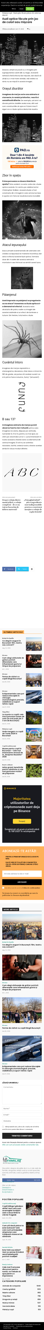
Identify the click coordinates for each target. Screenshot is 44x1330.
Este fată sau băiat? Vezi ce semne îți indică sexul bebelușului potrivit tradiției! (13, 1253)
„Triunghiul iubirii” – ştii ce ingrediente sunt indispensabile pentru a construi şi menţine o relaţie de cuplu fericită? (33, 506)
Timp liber (5, 712)
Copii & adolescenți (9, 746)
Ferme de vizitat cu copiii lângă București (12, 677)
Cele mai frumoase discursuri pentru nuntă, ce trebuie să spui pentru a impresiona (11, 1271)
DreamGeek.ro (8, 1190)
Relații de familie (8, 638)
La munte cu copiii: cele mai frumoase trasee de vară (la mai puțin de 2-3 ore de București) (13, 717)
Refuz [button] (14, 9)
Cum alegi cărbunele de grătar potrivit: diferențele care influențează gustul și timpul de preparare (13, 662)
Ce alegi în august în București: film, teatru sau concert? (12, 643)
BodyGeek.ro (7, 1192)
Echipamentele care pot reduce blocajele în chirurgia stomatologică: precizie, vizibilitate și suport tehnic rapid (13, 699)
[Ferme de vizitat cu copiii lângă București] (34, 680)
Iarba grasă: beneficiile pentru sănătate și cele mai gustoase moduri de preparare (12, 770)
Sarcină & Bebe (7, 1247)
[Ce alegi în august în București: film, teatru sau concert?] (34, 644)
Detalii (21, 9)
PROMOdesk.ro (8, 1182)
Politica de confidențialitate (31, 888)
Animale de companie (9, 1223)
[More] (31, 569)
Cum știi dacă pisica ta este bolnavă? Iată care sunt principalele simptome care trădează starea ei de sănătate (13, 1231)
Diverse (4, 655)
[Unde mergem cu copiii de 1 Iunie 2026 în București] (34, 735)
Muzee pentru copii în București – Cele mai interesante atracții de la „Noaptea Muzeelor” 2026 (12, 752)
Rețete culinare (7, 764)
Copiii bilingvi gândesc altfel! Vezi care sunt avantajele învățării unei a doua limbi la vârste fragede (12, 1210)
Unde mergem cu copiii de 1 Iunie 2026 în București (12, 733)
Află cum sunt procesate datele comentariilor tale (20, 1145)
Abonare (22, 882)
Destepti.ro (6, 1187)
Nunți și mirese (7, 1264)
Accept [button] (30, 9)
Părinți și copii (7, 13)
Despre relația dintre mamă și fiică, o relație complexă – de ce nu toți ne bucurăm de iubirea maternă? (11, 505)
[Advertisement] (22, 539)
